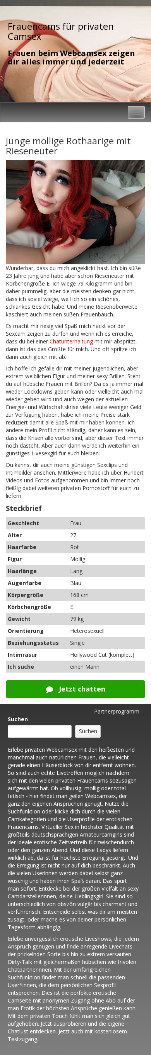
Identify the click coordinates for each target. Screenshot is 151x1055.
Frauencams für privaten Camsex (61, 31)
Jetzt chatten (81, 688)
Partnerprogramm (116, 711)
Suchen (18, 719)
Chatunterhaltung (71, 341)
